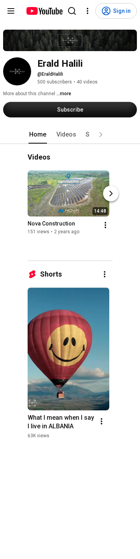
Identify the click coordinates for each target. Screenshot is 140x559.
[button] (100, 134)
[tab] (37, 134)
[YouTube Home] (44, 11)
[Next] (111, 194)
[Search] (72, 11)
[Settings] (87, 11)
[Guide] (11, 11)
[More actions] (105, 225)
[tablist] (70, 134)
